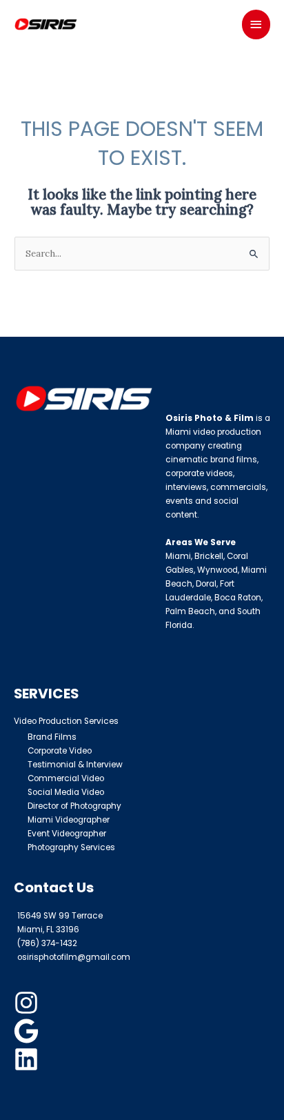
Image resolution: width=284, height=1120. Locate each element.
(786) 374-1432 (47, 943)
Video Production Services (66, 721)
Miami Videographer (69, 819)
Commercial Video (66, 778)
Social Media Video (66, 792)
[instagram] (28, 1002)
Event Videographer (67, 833)
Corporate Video (60, 750)
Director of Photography (74, 806)
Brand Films (52, 737)
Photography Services (71, 847)
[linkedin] (28, 1059)
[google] (28, 1031)
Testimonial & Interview (75, 764)
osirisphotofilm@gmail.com (73, 957)
